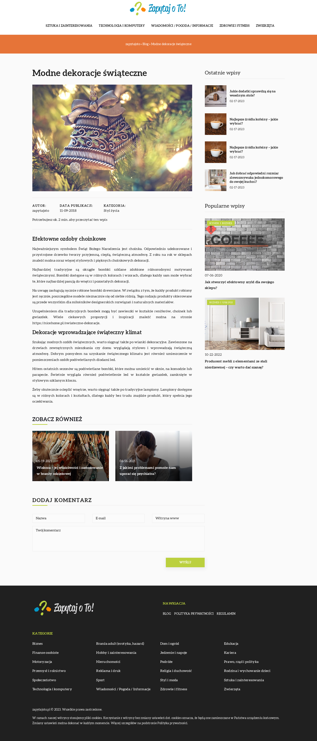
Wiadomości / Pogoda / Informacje (182, 25)
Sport (100, 680)
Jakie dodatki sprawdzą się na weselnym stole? (253, 93)
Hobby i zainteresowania (116, 652)
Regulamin (226, 613)
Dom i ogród (169, 643)
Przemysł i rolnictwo (49, 671)
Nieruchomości (108, 662)
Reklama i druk (108, 671)
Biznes (37, 643)
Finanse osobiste (45, 652)
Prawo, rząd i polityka (241, 662)
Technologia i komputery (122, 25)
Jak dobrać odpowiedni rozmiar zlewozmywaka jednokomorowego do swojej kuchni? (256, 177)
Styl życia (111, 210)
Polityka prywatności (193, 613)
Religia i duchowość (176, 671)
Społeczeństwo (44, 680)
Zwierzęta (265, 25)
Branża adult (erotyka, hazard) (120, 643)
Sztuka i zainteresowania (69, 25)
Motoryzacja (42, 662)
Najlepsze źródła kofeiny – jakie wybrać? (254, 121)
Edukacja (231, 643)
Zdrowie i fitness (235, 25)
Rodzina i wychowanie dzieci (247, 671)
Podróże (166, 662)
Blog (167, 613)
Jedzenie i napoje (173, 652)
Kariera (230, 652)
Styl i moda (169, 680)
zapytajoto (40, 210)
